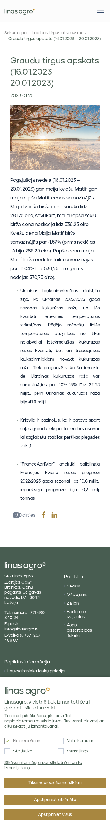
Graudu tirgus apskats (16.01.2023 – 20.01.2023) (54, 39)
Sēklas (73, 586)
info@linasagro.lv (21, 629)
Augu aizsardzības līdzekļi (79, 630)
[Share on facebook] (44, 515)
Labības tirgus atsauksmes (59, 33)
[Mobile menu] (101, 10)
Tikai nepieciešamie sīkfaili (55, 783)
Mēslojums (77, 595)
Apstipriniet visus (55, 815)
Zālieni (73, 603)
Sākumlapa (15, 33)
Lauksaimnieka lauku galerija (36, 671)
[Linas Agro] (19, 11)
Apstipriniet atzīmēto (55, 800)
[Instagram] (14, 515)
